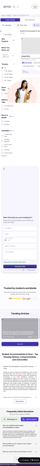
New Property (5, 40)
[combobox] (21, 7)
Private (6, 109)
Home (3, 15)
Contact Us (8, 464)
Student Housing (10, 20)
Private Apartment (30, 20)
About (2, 464)
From (25, 71)
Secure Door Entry (8, 145)
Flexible (6, 124)
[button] (5, 240)
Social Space (8, 153)
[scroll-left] (31, 298)
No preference (8, 106)
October (7, 121)
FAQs (15, 464)
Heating (6, 150)
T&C (23, 270)
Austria (9, 15)
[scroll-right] (35, 298)
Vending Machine (7, 140)
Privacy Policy (31, 270)
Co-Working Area (8, 135)
